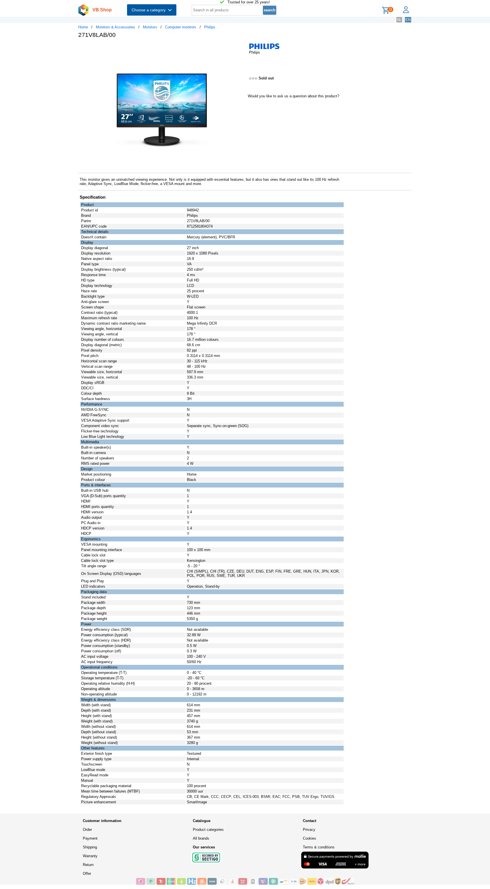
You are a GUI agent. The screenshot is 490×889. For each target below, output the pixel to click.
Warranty (90, 856)
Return (88, 865)
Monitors (150, 27)
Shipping (90, 847)
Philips (209, 27)
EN (408, 20)
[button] (239, 48)
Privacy (309, 829)
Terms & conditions (319, 847)
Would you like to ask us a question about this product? (293, 96)
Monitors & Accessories (115, 27)
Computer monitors (180, 27)
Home (83, 27)
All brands (201, 838)
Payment (90, 838)
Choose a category (150, 10)
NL (399, 20)
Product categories (208, 829)
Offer (87, 873)
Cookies (309, 838)
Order (87, 829)
